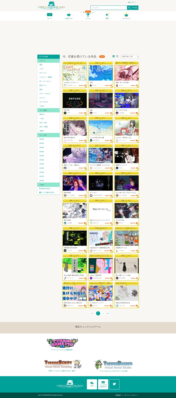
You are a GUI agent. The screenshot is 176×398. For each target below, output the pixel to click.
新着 (107, 18)
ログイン (133, 2)
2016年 (41, 180)
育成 (40, 89)
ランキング (126, 18)
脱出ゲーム (43, 85)
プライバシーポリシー (131, 395)
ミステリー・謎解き (45, 77)
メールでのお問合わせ (103, 383)
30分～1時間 (43, 127)
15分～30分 (43, 122)
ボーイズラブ (43, 102)
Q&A (92, 384)
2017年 (41, 176)
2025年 (41, 143)
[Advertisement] (88, 37)
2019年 (41, 168)
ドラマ (41, 69)
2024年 (41, 147)
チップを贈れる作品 (47, 192)
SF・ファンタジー (45, 81)
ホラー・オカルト (45, 93)
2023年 (41, 151)
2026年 (41, 139)
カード (49, 18)
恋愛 (40, 64)
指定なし (42, 114)
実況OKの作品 (45, 188)
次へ (108, 313)
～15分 (41, 118)
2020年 (41, 164)
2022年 (41, 155)
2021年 (41, 160)
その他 (41, 106)
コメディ (42, 98)
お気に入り (69, 18)
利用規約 (118, 395)
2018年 (41, 172)
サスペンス (43, 73)
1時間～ (42, 131)
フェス (88, 18)
